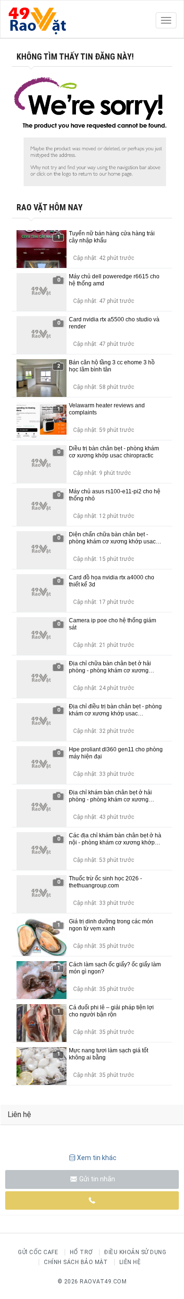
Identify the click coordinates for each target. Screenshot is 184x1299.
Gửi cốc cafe (38, 1252)
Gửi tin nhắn (96, 1179)
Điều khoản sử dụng (135, 1252)
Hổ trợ (81, 1252)
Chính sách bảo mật (76, 1262)
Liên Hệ (130, 1262)
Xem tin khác (97, 1157)
